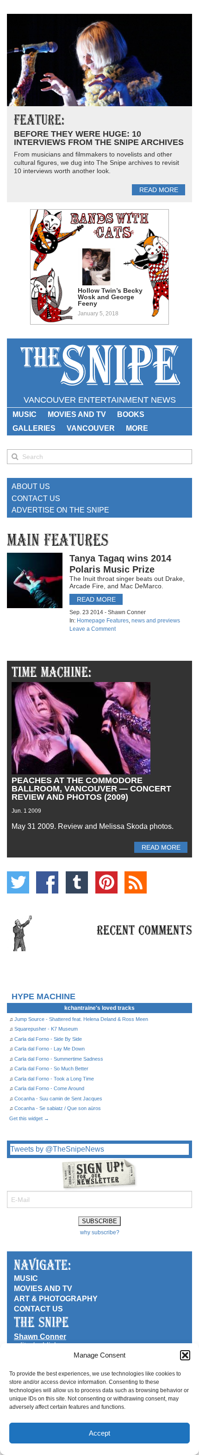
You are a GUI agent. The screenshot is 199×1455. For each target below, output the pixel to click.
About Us (31, 486)
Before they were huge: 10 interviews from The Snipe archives (99, 138)
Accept (99, 1433)
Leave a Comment (92, 629)
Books (130, 414)
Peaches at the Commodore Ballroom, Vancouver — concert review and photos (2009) (91, 788)
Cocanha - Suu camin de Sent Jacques (58, 1098)
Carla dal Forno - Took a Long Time (54, 1078)
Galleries (34, 428)
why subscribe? (99, 1232)
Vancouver (91, 428)
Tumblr (77, 882)
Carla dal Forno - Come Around (49, 1088)
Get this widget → (29, 1118)
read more (158, 189)
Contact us (38, 1309)
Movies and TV (77, 414)
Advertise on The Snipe (60, 510)
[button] (185, 1355)
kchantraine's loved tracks (99, 1008)
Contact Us (36, 498)
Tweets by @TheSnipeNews (57, 1149)
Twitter (18, 882)
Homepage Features (103, 620)
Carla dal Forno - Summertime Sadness (58, 1059)
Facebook (47, 882)
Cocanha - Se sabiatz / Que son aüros (57, 1108)
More (137, 428)
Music (24, 414)
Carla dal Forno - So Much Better (51, 1068)
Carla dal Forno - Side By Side (48, 1039)
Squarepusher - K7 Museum (46, 1029)
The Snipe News (99, 365)
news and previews (155, 620)
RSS (135, 882)
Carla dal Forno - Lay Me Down (49, 1048)
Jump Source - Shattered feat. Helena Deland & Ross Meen (81, 1019)
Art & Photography (56, 1299)
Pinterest (106, 882)
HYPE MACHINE (43, 996)
